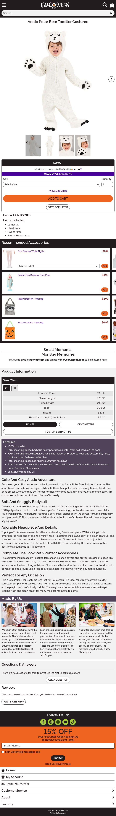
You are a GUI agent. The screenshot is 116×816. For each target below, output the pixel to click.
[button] (112, 5)
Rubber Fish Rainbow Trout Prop (34, 275)
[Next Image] (111, 79)
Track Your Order (17, 784)
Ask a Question (58, 679)
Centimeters (85, 424)
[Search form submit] (111, 13)
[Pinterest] (51, 722)
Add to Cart (58, 198)
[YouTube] (65, 722)
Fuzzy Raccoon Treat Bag (30, 299)
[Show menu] (4, 5)
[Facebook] (43, 722)
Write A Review (13, 701)
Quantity (106, 179)
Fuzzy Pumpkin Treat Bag (30, 322)
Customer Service (14, 790)
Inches (30, 424)
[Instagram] (58, 722)
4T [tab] (14, 388)
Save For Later (58, 207)
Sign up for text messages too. (22, 751)
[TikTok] (73, 722)
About (6, 797)
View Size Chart (58, 190)
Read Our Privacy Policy (58, 763)
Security (7, 804)
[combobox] (55, 13)
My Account (14, 777)
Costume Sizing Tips (58, 431)
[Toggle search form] (105, 5)
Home (10, 770)
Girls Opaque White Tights (31, 251)
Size (5, 179)
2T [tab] (6, 388)
